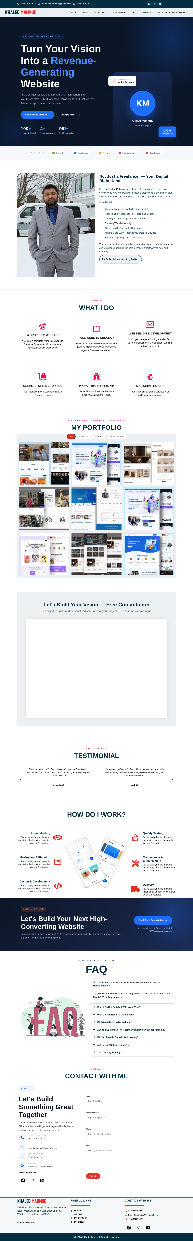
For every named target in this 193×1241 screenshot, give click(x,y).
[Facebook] (149, 3)
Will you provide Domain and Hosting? (117, 1037)
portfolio (101, 12)
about (86, 12)
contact (146, 12)
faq (134, 12)
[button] (20, 778)
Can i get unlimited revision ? (113, 1045)
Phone (88, 1129)
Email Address (92, 1113)
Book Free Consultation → (153, 920)
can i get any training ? (109, 1052)
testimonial (119, 12)
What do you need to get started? (115, 1014)
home (74, 12)
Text (87, 1145)
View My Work (68, 114)
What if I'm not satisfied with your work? (119, 1007)
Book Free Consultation (171, 12)
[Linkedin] (160, 3)
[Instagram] (154, 3)
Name (89, 1096)
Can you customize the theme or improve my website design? (131, 1030)
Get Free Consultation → (37, 114)
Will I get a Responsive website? (114, 1022)
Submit (93, 1176)
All (71, 436)
